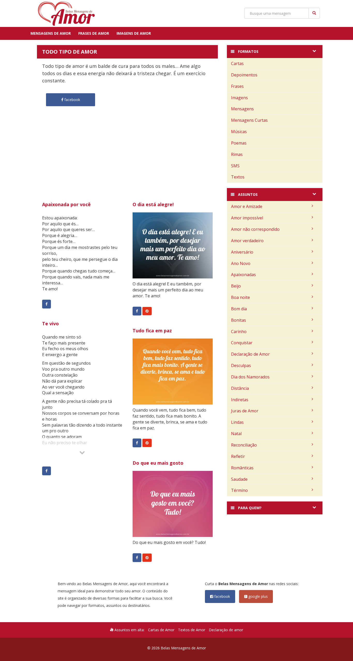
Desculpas (241, 365)
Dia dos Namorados (250, 377)
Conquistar (241, 343)
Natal (236, 433)
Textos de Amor (191, 629)
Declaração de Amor (250, 354)
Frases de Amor (93, 33)
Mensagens (242, 109)
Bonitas (238, 320)
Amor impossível (247, 218)
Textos (237, 177)
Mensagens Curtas (249, 120)
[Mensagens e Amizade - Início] (64, 13)
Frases (237, 86)
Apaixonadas (243, 274)
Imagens (239, 97)
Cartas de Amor (161, 629)
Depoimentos (244, 75)
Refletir (238, 456)
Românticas (242, 468)
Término (239, 490)
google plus (257, 596)
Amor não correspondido (255, 229)
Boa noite (240, 297)
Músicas (239, 131)
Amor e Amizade (246, 206)
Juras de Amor (244, 411)
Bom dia (239, 309)
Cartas (237, 63)
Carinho (239, 331)
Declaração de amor (226, 629)
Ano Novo (240, 263)
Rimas (237, 154)
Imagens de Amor (134, 33)
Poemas (239, 143)
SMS (235, 166)
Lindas (237, 422)
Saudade (239, 479)
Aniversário (242, 252)
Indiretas (239, 400)
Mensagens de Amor (50, 33)
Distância (240, 388)
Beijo (236, 286)
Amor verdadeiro (247, 240)
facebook (221, 596)
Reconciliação (244, 445)
